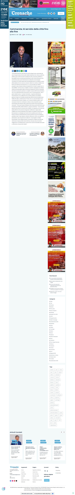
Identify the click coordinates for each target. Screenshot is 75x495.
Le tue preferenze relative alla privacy (42, 493)
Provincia (52, 305)
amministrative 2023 (54, 360)
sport (55, 420)
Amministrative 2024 (54, 321)
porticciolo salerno (54, 412)
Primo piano (52, 308)
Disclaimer (17, 9)
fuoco (57, 382)
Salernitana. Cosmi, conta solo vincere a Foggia (55, 292)
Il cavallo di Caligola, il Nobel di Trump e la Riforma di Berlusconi (35, 134)
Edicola (46, 480)
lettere (51, 389)
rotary (61, 415)
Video (51, 301)
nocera (51, 392)
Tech (51, 303)
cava (55, 372)
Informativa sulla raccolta (27, 493)
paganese (57, 397)
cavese (60, 372)
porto (61, 412)
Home (11, 18)
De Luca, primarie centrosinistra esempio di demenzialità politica (56, 279)
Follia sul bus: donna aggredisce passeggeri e (30, 448)
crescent (52, 377)
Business (51, 306)
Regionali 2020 (53, 353)
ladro (57, 387)
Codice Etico (35, 472)
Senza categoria (53, 310)
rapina (56, 415)
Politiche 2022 (53, 357)
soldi (51, 420)
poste (51, 415)
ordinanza (59, 395)
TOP (60, 420)
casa (51, 372)
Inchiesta (52, 334)
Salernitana (24, 18)
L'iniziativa (52, 340)
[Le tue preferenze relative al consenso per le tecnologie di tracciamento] (73, 493)
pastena (52, 402)
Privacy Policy (58, 470)
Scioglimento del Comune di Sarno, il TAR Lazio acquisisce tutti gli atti (56, 289)
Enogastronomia (53, 318)
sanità (51, 316)
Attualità (31, 18)
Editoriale (56, 18)
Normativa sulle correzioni (36, 476)
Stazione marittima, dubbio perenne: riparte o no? (58, 448)
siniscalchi (58, 417)
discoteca (58, 379)
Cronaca (17, 18)
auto (56, 369)
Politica (51, 327)
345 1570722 (12, 477)
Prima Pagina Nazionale (54, 342)
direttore (52, 379)
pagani (51, 400)
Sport (37, 18)
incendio (52, 387)
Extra (51, 338)
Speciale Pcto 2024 (54, 314)
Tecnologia (52, 329)
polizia (51, 407)
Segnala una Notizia (37, 470)
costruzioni (57, 374)
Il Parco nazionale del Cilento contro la (15, 447)
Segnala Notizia (32, 9)
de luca (57, 377)
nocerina (57, 392)
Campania (52, 345)
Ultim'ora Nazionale (54, 336)
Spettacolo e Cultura (46, 18)
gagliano (52, 384)
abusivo (51, 369)
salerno (51, 417)
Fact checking (35, 474)
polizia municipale (54, 410)
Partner (26, 9)
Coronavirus (52, 349)
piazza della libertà (54, 405)
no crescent (52, 395)
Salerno (51, 331)
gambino (58, 384)
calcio (61, 369)
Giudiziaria (52, 323)
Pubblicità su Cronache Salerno (37, 480)
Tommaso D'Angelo (14, 456)
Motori (51, 332)
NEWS (56, 389)
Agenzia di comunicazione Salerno (44, 490)
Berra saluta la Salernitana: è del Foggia (56, 282)
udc (51, 422)
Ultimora (51, 343)
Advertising (12, 9)
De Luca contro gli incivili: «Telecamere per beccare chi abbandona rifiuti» (34, 22)
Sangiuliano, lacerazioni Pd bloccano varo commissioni (21, 134)
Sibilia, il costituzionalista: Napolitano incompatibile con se (44, 448)
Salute (51, 325)
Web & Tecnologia (53, 319)
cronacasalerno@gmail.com (15, 474)
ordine (51, 397)
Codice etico (22, 9)
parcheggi (57, 400)
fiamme (51, 382)
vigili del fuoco (53, 425)
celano (51, 374)
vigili (55, 422)
